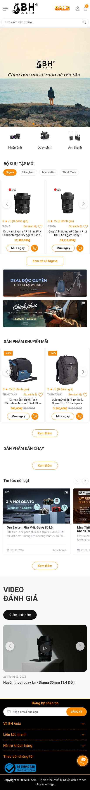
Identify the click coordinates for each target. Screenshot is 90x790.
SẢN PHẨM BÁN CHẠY (24, 448)
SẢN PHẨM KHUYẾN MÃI (26, 341)
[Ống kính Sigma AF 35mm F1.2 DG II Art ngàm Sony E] (67, 201)
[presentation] (77, 481)
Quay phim (45, 147)
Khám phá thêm (20, 615)
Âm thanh (75, 147)
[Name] (84, 22)
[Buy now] (34, 248)
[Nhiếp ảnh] (15, 135)
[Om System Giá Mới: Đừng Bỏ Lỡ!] (36, 506)
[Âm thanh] (74, 135)
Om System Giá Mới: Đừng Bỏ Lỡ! (30, 527)
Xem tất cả (45, 261)
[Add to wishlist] (40, 226)
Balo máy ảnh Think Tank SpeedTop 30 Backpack (67, 401)
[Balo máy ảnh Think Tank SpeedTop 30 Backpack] (67, 370)
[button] (33, 124)
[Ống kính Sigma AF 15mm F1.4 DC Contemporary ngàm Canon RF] (22, 201)
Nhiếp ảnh (15, 147)
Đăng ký (76, 711)
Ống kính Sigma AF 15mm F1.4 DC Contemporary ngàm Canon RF (22, 233)
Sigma (10, 172)
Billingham (28, 172)
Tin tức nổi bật (16, 480)
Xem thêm (45, 433)
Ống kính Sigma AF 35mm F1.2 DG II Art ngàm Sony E (67, 233)
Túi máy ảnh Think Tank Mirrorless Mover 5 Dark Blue (23, 401)
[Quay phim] (45, 135)
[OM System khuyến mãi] (45, 313)
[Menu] (6, 8)
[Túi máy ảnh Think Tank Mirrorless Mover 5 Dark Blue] (22, 370)
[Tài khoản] (78, 8)
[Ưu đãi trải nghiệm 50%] (45, 283)
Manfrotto (48, 172)
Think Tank (69, 172)
